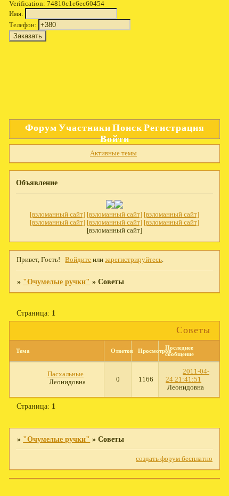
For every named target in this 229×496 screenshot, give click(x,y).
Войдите (78, 259)
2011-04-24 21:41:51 (187, 375)
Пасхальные (65, 374)
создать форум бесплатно (174, 458)
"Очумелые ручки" (56, 281)
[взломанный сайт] (57, 214)
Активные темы (113, 153)
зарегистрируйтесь (133, 259)
